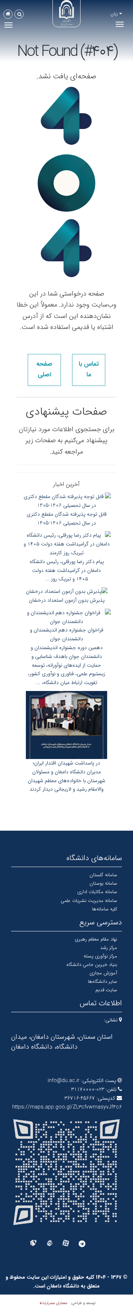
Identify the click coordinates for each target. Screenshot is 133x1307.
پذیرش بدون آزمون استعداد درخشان (67, 600)
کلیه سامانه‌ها (104, 909)
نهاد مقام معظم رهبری (96, 939)
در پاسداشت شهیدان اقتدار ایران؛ (66, 763)
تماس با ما (89, 369)
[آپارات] (65, 1243)
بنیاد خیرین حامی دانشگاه (91, 964)
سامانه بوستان (103, 883)
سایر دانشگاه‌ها (102, 981)
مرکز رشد (108, 948)
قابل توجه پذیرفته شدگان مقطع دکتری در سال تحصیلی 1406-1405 (67, 518)
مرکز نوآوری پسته (100, 956)
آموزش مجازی (103, 973)
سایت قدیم (106, 990)
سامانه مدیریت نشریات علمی (89, 901)
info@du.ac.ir (63, 1081)
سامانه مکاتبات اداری (97, 892)
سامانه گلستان (103, 875)
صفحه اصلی (44, 369)
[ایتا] (49, 1243)
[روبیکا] (33, 1243)
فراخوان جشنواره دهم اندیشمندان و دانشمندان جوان (66, 634)
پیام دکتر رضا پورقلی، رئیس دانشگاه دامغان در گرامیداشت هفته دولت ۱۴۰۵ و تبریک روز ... (67, 570)
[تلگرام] (82, 1243)
